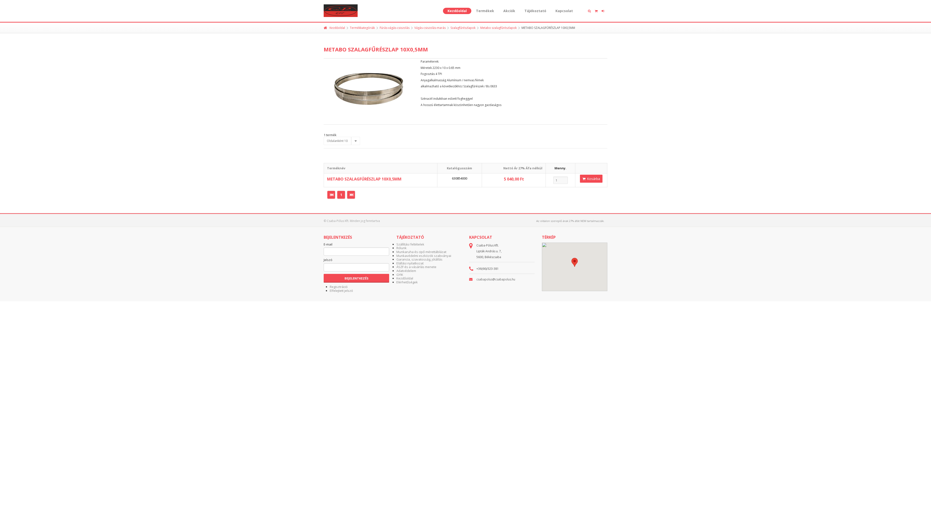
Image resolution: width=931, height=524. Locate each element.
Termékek (485, 10)
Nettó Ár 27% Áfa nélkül (522, 168)
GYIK (399, 274)
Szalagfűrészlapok (462, 28)
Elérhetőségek (407, 282)
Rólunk (401, 248)
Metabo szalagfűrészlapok (498, 28)
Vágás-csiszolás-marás (430, 28)
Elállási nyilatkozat (410, 263)
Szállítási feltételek (410, 244)
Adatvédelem (406, 271)
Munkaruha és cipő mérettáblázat (421, 252)
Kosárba (593, 178)
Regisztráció (339, 287)
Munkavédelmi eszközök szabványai (423, 256)
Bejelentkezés (357, 278)
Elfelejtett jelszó (341, 290)
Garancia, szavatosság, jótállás (419, 259)
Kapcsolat (564, 10)
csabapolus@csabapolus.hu (495, 279)
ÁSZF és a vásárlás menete (416, 267)
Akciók (509, 10)
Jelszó (328, 260)
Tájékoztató (535, 10)
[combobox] (342, 141)
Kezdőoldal (457, 10)
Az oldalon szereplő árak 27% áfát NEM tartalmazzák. (570, 221)
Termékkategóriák (362, 28)
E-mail (328, 244)
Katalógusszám (459, 168)
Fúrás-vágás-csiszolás (394, 28)
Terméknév (336, 168)
